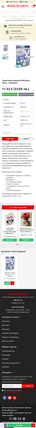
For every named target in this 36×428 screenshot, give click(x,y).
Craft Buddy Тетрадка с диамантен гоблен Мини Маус (9, 231)
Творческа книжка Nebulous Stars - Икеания (10, 274)
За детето (31, 16)
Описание (10, 138)
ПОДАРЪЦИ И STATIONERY (17, 16)
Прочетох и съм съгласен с (13, 391)
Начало (4, 16)
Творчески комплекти (19, 18)
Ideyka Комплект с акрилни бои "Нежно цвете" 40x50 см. (26, 230)
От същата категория (18, 207)
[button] (13, 57)
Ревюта (26, 138)
